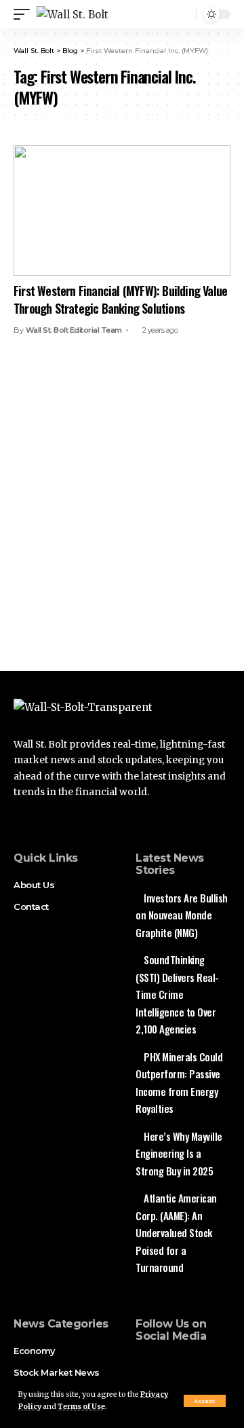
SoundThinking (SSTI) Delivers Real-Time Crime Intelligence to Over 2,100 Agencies (177, 994)
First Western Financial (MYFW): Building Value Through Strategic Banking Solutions (120, 299)
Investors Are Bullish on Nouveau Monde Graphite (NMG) (182, 915)
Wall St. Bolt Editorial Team (74, 330)
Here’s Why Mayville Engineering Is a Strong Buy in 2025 (179, 1153)
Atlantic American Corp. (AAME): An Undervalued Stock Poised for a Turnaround (176, 1232)
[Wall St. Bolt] (72, 14)
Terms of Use (81, 1406)
